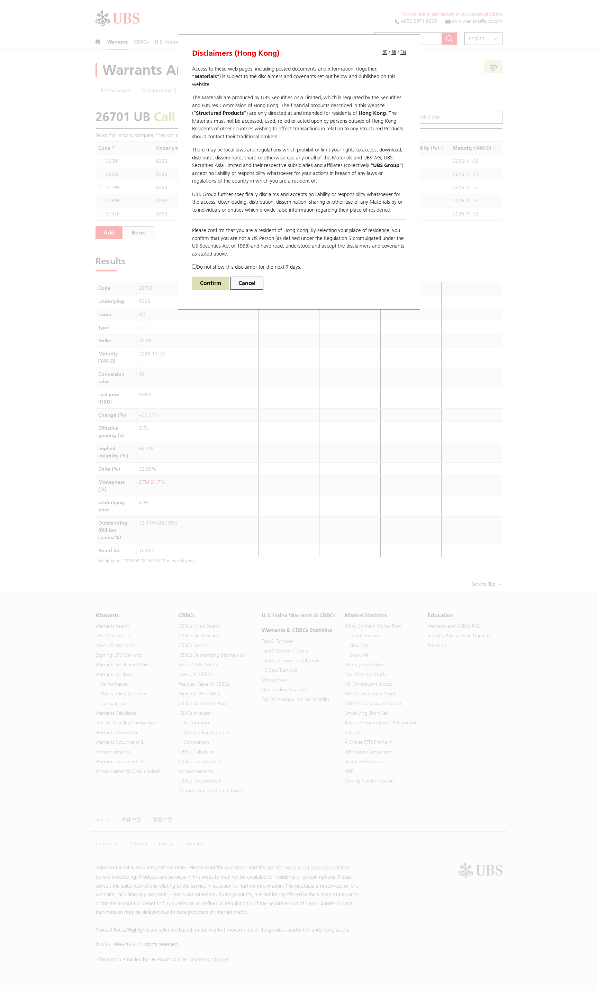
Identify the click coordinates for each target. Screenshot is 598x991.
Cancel (246, 283)
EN (403, 52)
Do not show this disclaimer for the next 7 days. (249, 267)
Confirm (210, 283)
